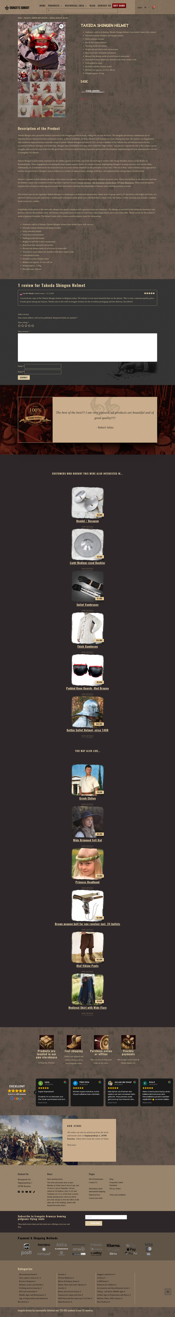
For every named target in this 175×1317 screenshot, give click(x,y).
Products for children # (106, 1285)
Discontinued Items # (28, 1274)
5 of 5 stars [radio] (32, 325)
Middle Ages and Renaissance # (32, 1295)
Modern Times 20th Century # (109, 1298)
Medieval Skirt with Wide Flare (87, 1007)
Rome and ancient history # (69, 1291)
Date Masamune (127, 183)
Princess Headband (87, 882)
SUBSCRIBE (95, 1223)
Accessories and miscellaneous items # (113, 1288)
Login (139, 8)
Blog (92, 5)
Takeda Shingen (84, 183)
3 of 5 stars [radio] (26, 325)
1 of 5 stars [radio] (19, 325)
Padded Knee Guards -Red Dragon (87, 688)
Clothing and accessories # (30, 1288)
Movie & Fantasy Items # (68, 1281)
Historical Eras (74, 5)
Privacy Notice (115, 1189)
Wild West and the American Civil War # (75, 1298)
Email (21, 372)
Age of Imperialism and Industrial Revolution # (33, 1300)
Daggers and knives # (106, 1274)
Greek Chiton (87, 798)
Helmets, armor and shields (36, 18)
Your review (24, 331)
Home (43, 5)
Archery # (101, 1278)
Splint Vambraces (88, 605)
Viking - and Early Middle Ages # (111, 1291)
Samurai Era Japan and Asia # (70, 1295)
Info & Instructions (96, 1179)
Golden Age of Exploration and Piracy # (114, 1295)
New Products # (103, 1302)
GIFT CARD (119, 5)
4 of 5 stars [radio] (29, 325)
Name (21, 366)
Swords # (62, 1274)
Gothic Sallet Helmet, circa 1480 (87, 730)
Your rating (23, 322)
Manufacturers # (65, 1302)
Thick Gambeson (87, 646)
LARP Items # (103, 1281)
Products (54, 5)
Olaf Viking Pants (87, 966)
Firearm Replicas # (66, 1278)
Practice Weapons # (27, 1281)
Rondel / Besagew (87, 521)
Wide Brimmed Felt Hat (87, 840)
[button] (61, 26)
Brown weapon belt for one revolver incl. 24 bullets (87, 924)
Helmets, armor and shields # (31, 1285)
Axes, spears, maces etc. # (30, 1278)
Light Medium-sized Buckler (87, 563)
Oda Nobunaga (98, 183)
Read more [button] (112, 1103)
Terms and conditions (118, 1195)
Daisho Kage (110, 183)
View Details (87, 527)
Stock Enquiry (93, 91)
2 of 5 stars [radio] (22, 325)
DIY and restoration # (28, 1291)
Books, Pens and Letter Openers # (72, 1285)
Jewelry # (62, 1288)
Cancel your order (95, 1198)
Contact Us (104, 5)
